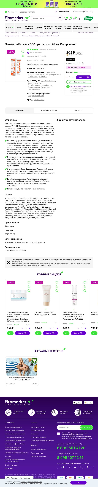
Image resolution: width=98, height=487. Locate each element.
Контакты (8, 456)
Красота (39, 27)
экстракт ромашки (53, 74)
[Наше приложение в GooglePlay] (88, 402)
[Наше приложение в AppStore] (77, 402)
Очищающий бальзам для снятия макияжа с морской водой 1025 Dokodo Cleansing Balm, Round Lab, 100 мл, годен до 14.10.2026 (18, 316)
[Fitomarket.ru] (17, 18)
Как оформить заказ (37, 427)
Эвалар (19, 27)
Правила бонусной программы (15, 441)
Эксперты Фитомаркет (38, 450)
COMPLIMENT (39, 100)
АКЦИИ (8, 27)
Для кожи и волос (48, 81)
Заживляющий (34, 87)
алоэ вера (51, 72)
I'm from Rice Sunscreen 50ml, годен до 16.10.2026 (45, 313)
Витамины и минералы (29, 27)
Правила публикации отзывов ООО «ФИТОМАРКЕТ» (15, 460)
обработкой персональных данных (55, 484)
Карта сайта (9, 468)
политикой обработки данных (73, 435)
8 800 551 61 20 (63, 12)
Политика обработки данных (14, 430)
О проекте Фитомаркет (85, 33)
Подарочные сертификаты (77, 27)
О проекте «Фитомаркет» (13, 427)
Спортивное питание (58, 27)
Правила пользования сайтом (15, 434)
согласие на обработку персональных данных (76, 437)
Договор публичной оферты (14, 437)
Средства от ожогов (36, 96)
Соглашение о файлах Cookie (15, 444)
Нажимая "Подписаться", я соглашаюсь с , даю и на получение (77, 435)
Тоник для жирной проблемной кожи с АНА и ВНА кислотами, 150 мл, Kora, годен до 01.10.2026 (73, 315)
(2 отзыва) (42, 49)
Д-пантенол (32, 77)
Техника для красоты (48, 27)
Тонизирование (34, 89)
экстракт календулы (36, 74)
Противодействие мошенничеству (42, 441)
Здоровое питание (67, 27)
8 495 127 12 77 (70, 457)
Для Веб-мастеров (11, 465)
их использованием (35, 484)
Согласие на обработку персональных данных (13, 448)
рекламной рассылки (85, 438)
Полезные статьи (37, 453)
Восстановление (34, 83)
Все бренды (35, 434)
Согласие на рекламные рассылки (16, 453)
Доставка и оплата (27, 12)
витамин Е (43, 77)
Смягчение (45, 87)
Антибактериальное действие (40, 85)
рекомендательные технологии (31, 482)
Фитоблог (87, 27)
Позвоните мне (83, 12)
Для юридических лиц (38, 437)
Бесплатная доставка (78, 86)
